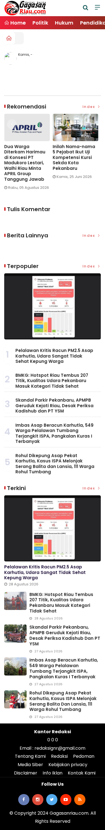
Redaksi (59, 756)
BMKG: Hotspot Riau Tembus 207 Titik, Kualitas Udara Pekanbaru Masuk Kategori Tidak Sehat (51, 380)
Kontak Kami (81, 773)
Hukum (64, 22)
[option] (55, 149)
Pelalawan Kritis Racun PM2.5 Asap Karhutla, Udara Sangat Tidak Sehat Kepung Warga (54, 356)
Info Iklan (52, 773)
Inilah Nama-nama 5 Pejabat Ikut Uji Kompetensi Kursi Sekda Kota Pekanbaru (52, 157)
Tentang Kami (30, 756)
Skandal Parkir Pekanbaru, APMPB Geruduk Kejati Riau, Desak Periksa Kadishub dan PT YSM (54, 405)
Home (17, 22)
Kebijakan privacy (67, 764)
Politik (40, 22)
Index (90, 106)
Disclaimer (25, 773)
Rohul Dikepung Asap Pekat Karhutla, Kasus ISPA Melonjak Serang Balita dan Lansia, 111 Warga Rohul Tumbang (54, 464)
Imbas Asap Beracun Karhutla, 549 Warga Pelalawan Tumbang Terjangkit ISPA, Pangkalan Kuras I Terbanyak (54, 433)
